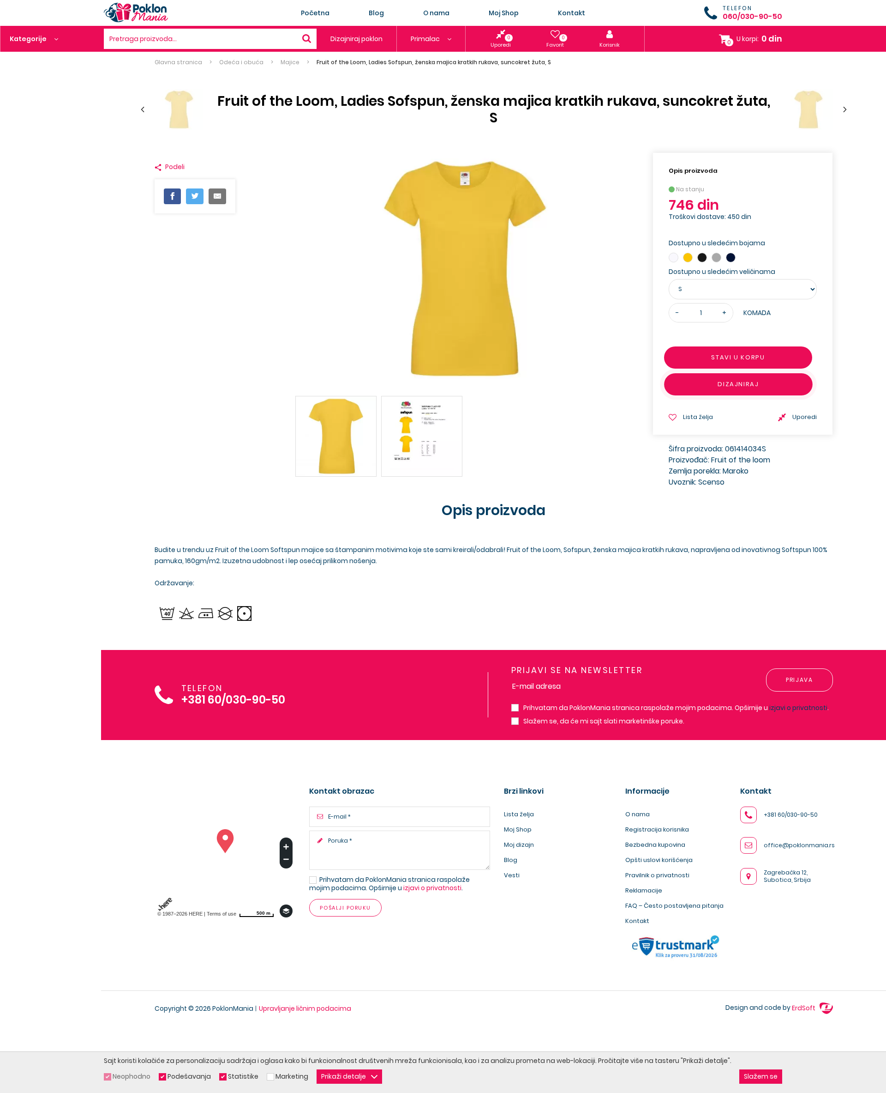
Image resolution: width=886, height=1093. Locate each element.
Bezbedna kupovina (655, 844)
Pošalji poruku (345, 907)
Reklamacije (643, 890)
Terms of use (221, 914)
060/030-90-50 (752, 16)
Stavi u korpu (738, 357)
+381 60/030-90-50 (233, 700)
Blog (376, 13)
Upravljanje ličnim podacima (305, 1008)
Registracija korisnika (657, 829)
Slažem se (761, 1076)
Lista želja (519, 814)
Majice (290, 62)
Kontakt (571, 13)
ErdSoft (804, 1008)
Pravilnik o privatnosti (657, 875)
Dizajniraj (738, 384)
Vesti (512, 875)
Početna (315, 13)
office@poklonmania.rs (799, 845)
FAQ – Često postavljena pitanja (674, 905)
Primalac (426, 38)
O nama (436, 13)
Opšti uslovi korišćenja (659, 860)
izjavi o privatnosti (798, 707)
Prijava (799, 680)
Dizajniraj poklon (356, 38)
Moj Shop (504, 13)
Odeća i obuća (241, 62)
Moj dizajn (519, 844)
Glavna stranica (178, 62)
